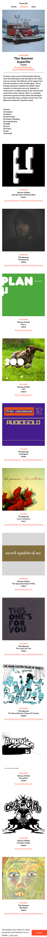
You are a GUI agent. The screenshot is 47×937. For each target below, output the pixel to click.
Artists (14, 6)
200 (23, 389)
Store (33, 6)
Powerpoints (23, 259)
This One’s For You (23, 648)
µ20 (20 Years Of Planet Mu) (23, 194)
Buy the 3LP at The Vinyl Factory (32, 200)
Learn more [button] (13, 935)
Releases (24, 6)
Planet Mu (23, 3)
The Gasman (23, 58)
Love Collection (23, 519)
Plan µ (23, 324)
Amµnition (23, 778)
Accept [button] (39, 933)
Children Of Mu (23, 843)
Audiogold (23, 454)
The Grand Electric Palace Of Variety (23, 713)
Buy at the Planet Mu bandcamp (23, 69)
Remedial (24, 907)
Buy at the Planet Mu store (23, 67)
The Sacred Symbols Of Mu (23, 583)
